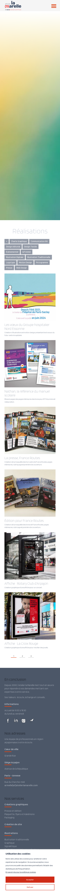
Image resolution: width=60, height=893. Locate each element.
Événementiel (12, 252)
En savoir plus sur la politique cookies (21, 872)
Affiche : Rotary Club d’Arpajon (26, 583)
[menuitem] (52, 5)
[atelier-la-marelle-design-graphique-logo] (24, 5)
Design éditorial (13, 246)
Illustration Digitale (14, 257)
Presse (9, 268)
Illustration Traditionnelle (38, 257)
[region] (30, 871)
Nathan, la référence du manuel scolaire (27, 393)
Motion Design (25, 262)
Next (37, 656)
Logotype (10, 262)
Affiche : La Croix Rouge (21, 643)
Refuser (30, 887)
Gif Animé (26, 252)
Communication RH (39, 241)
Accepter (30, 880)
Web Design (21, 268)
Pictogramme (42, 262)
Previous (6, 656)
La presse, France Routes (22, 458)
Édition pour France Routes (24, 520)
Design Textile (30, 246)
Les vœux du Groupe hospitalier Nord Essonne (26, 327)
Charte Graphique (19, 241)
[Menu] (52, 5)
